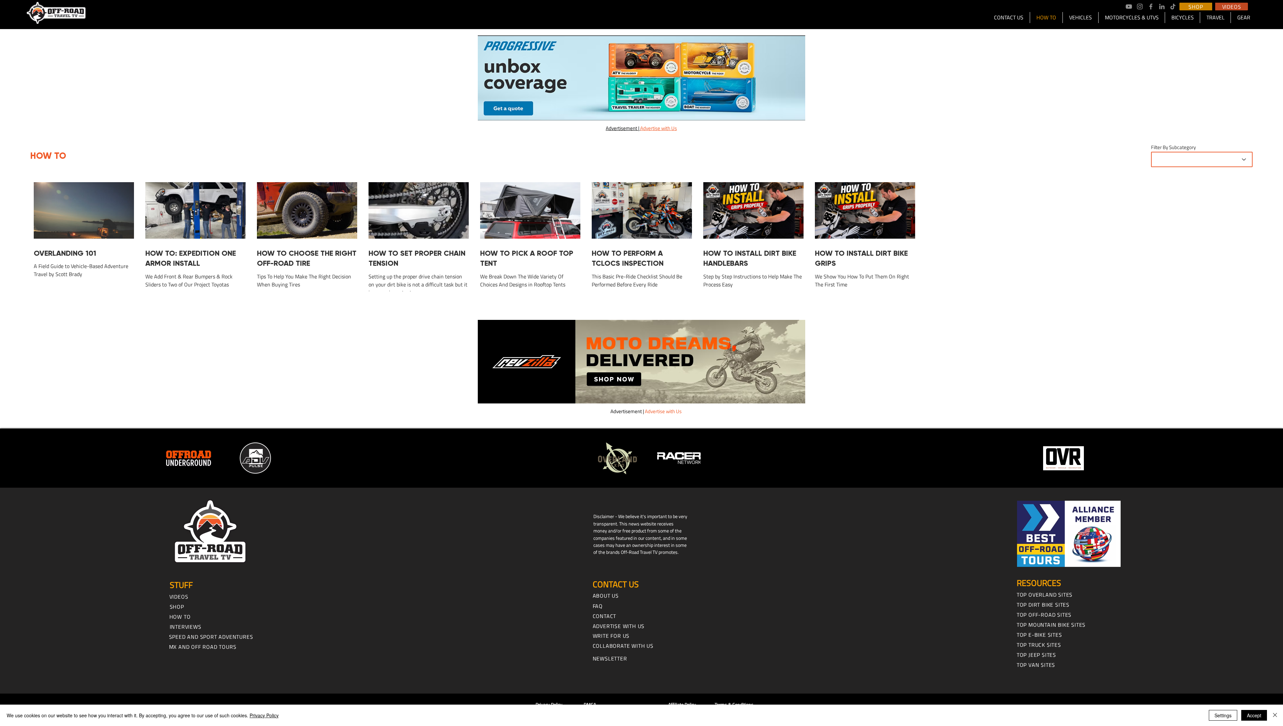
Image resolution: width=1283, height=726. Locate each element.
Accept (1254, 715)
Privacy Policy (264, 715)
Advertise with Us (663, 411)
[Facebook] (1151, 6)
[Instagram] (1140, 6)
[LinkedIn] (1162, 6)
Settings (1223, 715)
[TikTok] (1173, 6)
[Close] (1275, 715)
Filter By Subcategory (1173, 147)
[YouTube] (1129, 6)
